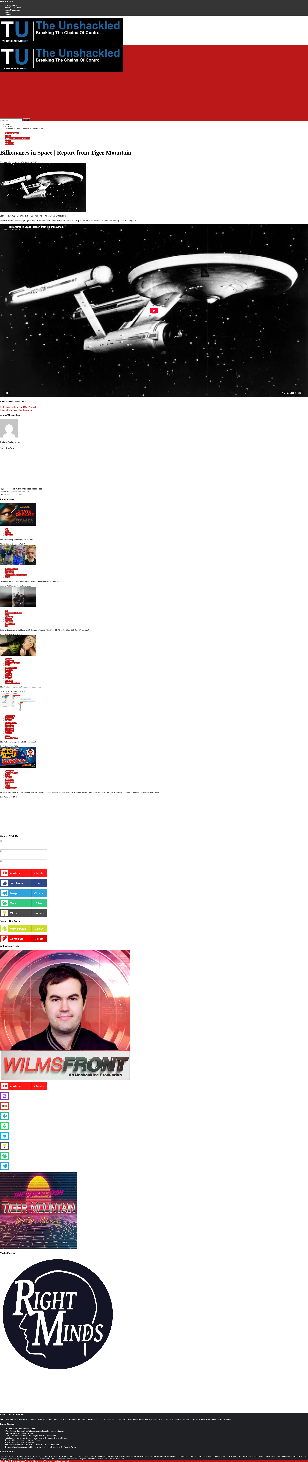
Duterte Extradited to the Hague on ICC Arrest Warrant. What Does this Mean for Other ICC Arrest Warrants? (44, 630)
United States (10, 624)
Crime (45, 1456)
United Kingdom (11, 738)
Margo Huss (5, 544)
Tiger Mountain (15, 86)
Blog (7, 105)
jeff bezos (26, 488)
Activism (8, 659)
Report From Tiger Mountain (17, 138)
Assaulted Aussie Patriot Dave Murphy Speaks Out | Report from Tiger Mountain (32, 581)
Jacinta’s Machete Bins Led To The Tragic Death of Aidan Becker (30, 1435)
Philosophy (9, 670)
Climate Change (12, 133)
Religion (3, 1459)
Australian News (11, 569)
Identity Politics (11, 668)
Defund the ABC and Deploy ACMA (19, 1433)
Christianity (9, 661)
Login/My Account (12, 10)
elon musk (16, 488)
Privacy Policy (11, 5)
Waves (112, 1459)
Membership (9, 99)
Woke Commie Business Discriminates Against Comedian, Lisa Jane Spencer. (35, 1431)
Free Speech (146, 1456)
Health (8, 136)
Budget (7, 775)
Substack (8, 97)
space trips (37, 488)
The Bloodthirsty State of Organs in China (16, 540)
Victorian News (11, 788)
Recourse (290, 1456)
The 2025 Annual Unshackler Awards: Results (23, 1440)
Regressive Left (300, 1456)
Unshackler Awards (12, 107)
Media (220, 1456)
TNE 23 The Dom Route (11, 494)
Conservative (10, 716)
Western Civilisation (12, 683)
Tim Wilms (4, 634)
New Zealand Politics (240, 1456)
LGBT (7, 784)
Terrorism (8, 678)
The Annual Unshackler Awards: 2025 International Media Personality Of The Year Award (40, 1447)
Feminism (126, 1456)
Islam (208, 1456)
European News (11, 723)
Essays (7, 110)
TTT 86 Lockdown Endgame (14, 492)
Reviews (8, 115)
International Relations (13, 613)
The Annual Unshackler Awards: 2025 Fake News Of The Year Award (32, 1445)
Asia (6, 529)
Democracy (9, 718)
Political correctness (278, 1456)
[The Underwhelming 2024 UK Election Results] (18, 712)
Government (9, 571)
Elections (8, 720)
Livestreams (9, 729)
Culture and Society (12, 663)
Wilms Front (14, 84)
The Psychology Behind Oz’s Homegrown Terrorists (20, 687)
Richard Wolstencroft (10, 162)
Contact (8, 14)
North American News (257, 1456)
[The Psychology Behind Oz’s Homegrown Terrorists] (18, 655)
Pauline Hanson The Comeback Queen (20, 1429)
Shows (7, 78)
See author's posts (8, 448)
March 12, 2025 (15, 634)
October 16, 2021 (29, 162)
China (7, 531)
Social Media (53, 1459)
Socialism (44, 1459)
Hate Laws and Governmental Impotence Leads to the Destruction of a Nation (36, 1438)
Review (8, 533)
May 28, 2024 (14, 797)
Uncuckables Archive (18, 94)
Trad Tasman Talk (16, 89)
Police (268, 1456)
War (6, 626)
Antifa (22, 1456)
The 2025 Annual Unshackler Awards (19, 1442)
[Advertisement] (72, 468)
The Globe (9, 143)
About (7, 12)
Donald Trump (81, 1456)
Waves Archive (15, 92)
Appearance (9, 771)
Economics (91, 1456)
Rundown (8, 619)
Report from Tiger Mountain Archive (17, 409)
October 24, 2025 (17, 544)
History (7, 112)
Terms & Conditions (13, 7)
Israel (7, 615)
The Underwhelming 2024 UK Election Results (18, 742)
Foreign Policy (136, 1456)
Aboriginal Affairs (6, 1456)
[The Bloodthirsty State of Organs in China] (18, 525)
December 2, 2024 (17, 691)
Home (7, 76)
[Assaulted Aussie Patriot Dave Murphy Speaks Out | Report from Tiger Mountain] (18, 564)
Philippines (9, 617)
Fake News (119, 1456)
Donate (7, 102)
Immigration (9, 573)
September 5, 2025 (24, 586)
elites (8, 488)
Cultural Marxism (54, 1456)
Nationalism (9, 731)
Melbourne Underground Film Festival (18, 407)
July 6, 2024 (13, 746)
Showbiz (8, 676)
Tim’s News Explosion (18, 81)
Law (211, 1456)
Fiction (7, 665)
